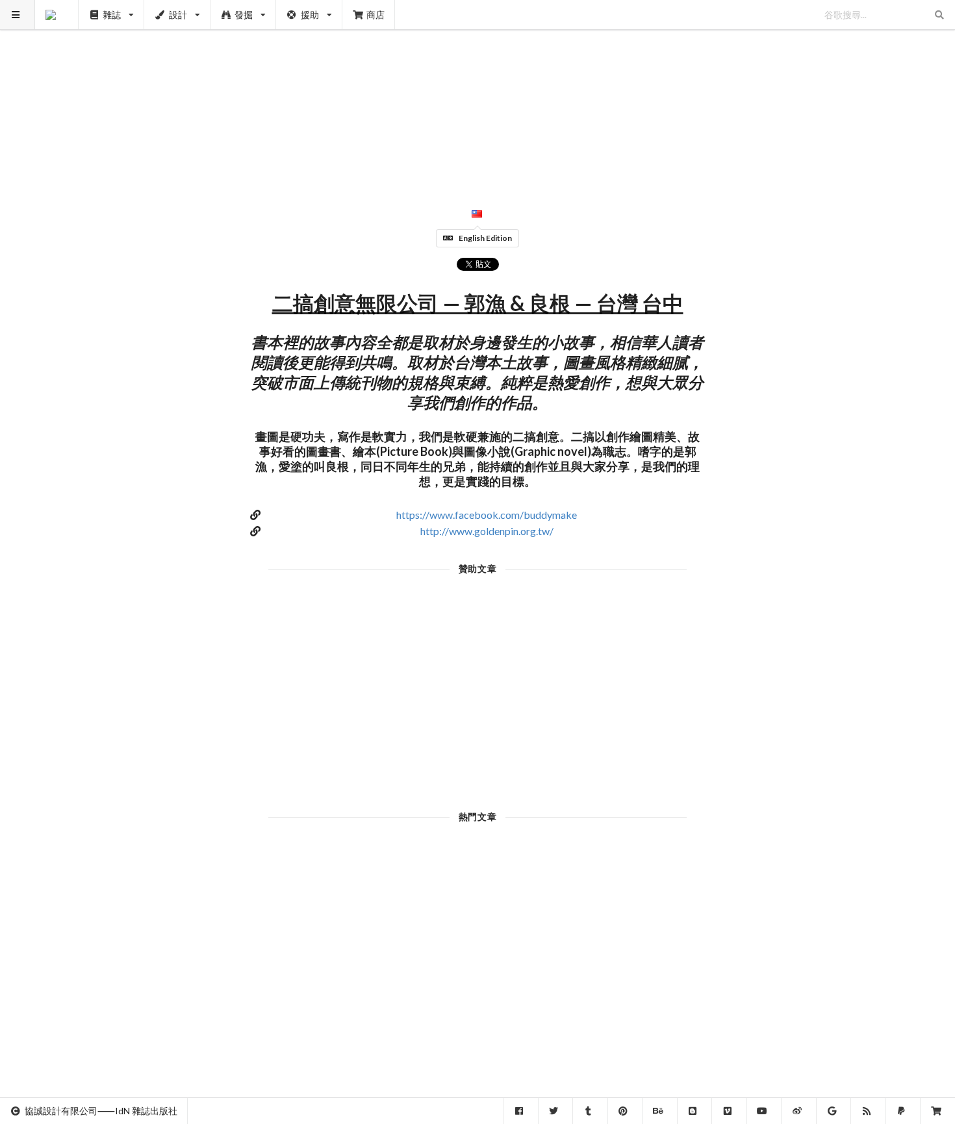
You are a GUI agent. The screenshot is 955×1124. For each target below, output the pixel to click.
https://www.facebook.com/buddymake (486, 514)
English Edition (485, 238)
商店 (375, 14)
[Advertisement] (478, 91)
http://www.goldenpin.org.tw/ (487, 531)
